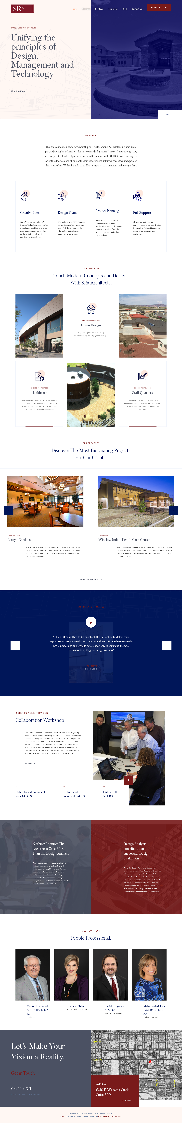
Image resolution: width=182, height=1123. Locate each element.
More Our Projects (89, 579)
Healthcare (39, 392)
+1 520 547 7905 (33, 1094)
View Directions (127, 1100)
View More (29, 764)
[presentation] (171, 114)
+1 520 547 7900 (159, 7)
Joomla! (63, 1116)
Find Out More (18, 91)
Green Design (91, 325)
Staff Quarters (142, 392)
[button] (167, 114)
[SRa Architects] (22, 8)
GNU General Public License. (110, 1116)
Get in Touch (23, 1073)
